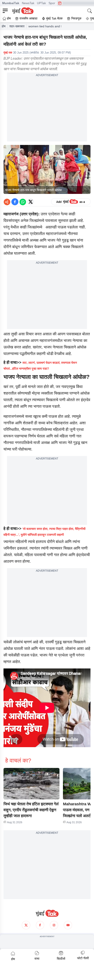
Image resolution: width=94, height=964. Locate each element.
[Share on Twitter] (30, 201)
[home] (47, 913)
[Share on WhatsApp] (22, 201)
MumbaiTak (10, 3)
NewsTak (28, 3)
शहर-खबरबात (16, 26)
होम (3, 26)
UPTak (41, 3)
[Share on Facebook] (14, 201)
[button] (31, 783)
